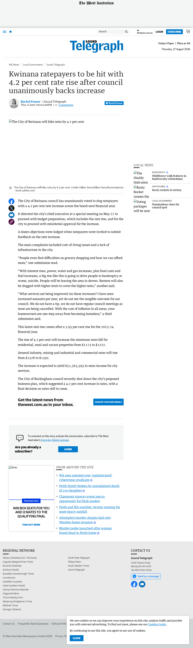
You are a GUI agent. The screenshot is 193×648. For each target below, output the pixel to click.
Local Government (33, 64)
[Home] (10, 31)
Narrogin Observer (12, 609)
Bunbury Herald (11, 569)
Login (159, 31)
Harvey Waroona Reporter (16, 589)
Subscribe (174, 31)
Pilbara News (74, 561)
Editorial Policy (59, 623)
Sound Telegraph (56, 64)
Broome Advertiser (12, 565)
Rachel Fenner (116, 103)
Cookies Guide (157, 624)
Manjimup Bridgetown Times (17, 601)
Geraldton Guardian (12, 581)
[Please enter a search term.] (126, 31)
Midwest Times (10, 605)
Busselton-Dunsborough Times (18, 573)
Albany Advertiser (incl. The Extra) (20, 557)
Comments (66, 105)
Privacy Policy (62, 636)
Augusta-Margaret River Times (18, 561)
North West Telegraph (79, 557)
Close (76, 638)
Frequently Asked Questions (33, 623)
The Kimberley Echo (13, 597)
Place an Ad (183, 43)
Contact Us (9, 623)
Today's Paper (166, 43)
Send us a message (148, 576)
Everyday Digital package (55, 440)
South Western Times (78, 565)
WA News (14, 64)
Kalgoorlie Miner (11, 593)
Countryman (9, 577)
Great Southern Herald (14, 585)
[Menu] (4, 32)
